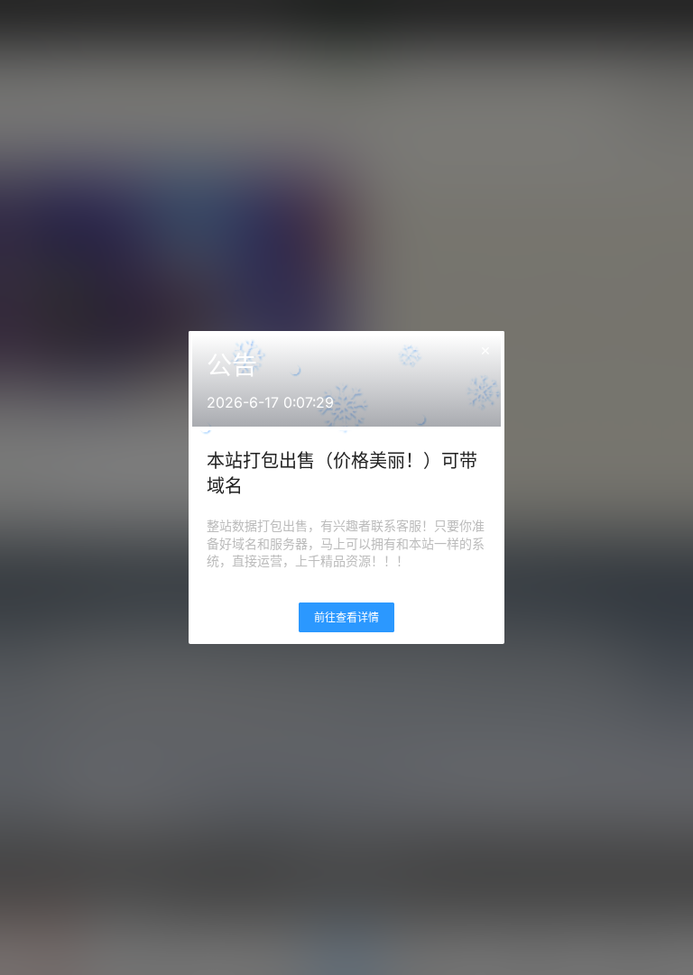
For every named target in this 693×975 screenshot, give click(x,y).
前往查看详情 (346, 617)
